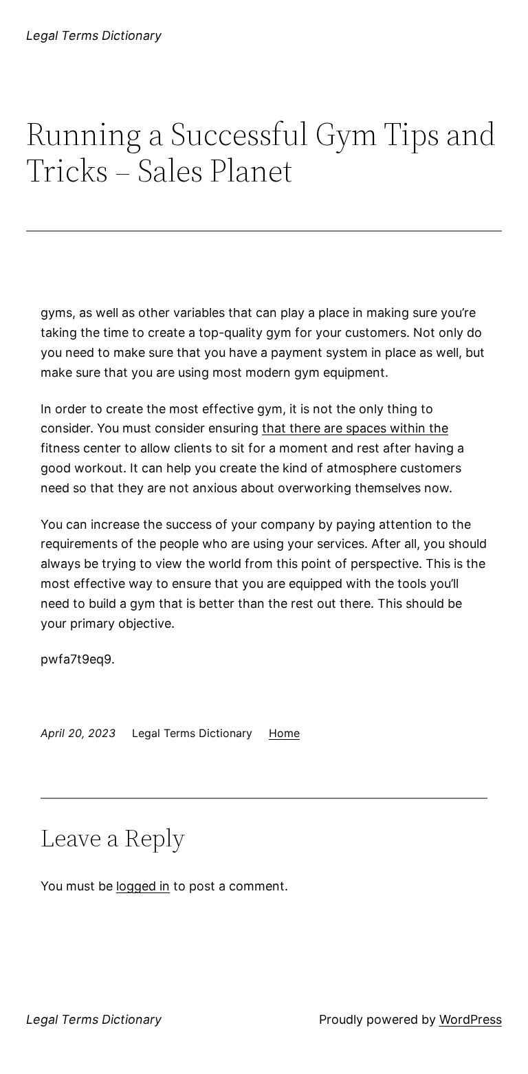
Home (284, 733)
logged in (143, 886)
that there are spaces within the (355, 428)
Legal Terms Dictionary (94, 35)
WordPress (470, 1019)
